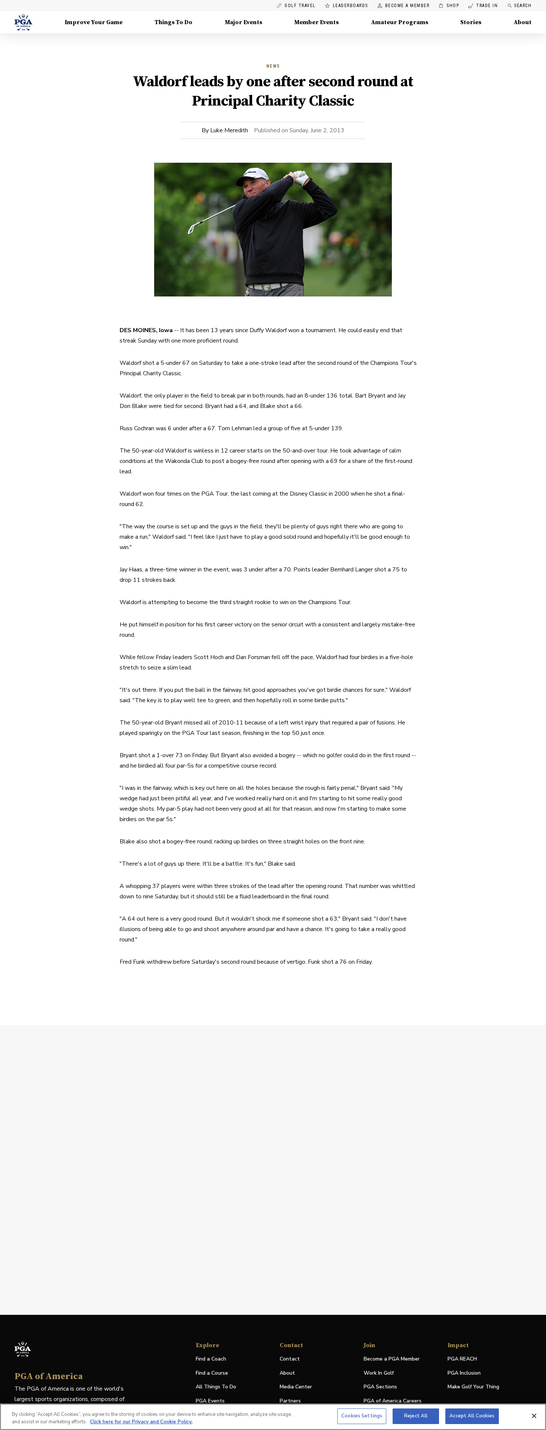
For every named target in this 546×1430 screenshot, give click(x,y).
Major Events (243, 22)
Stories (470, 22)
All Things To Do (216, 1386)
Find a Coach (211, 1358)
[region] (273, 1417)
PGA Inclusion (464, 1373)
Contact (290, 1358)
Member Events (316, 22)
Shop (449, 5)
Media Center (296, 1387)
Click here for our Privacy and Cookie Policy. (141, 1421)
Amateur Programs (399, 22)
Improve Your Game (94, 22)
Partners (290, 1400)
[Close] (534, 1416)
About (523, 22)
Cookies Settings (361, 1416)
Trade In (483, 5)
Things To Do (173, 22)
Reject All (416, 1416)
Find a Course (212, 1373)
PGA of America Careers (393, 1401)
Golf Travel (300, 5)
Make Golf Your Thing (473, 1387)
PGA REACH (462, 1359)
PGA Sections (380, 1386)
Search (523, 5)
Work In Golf (379, 1373)
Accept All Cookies (471, 1416)
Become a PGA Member (392, 1358)
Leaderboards (350, 5)
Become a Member (407, 5)
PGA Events (210, 1400)
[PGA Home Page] (23, 22)
